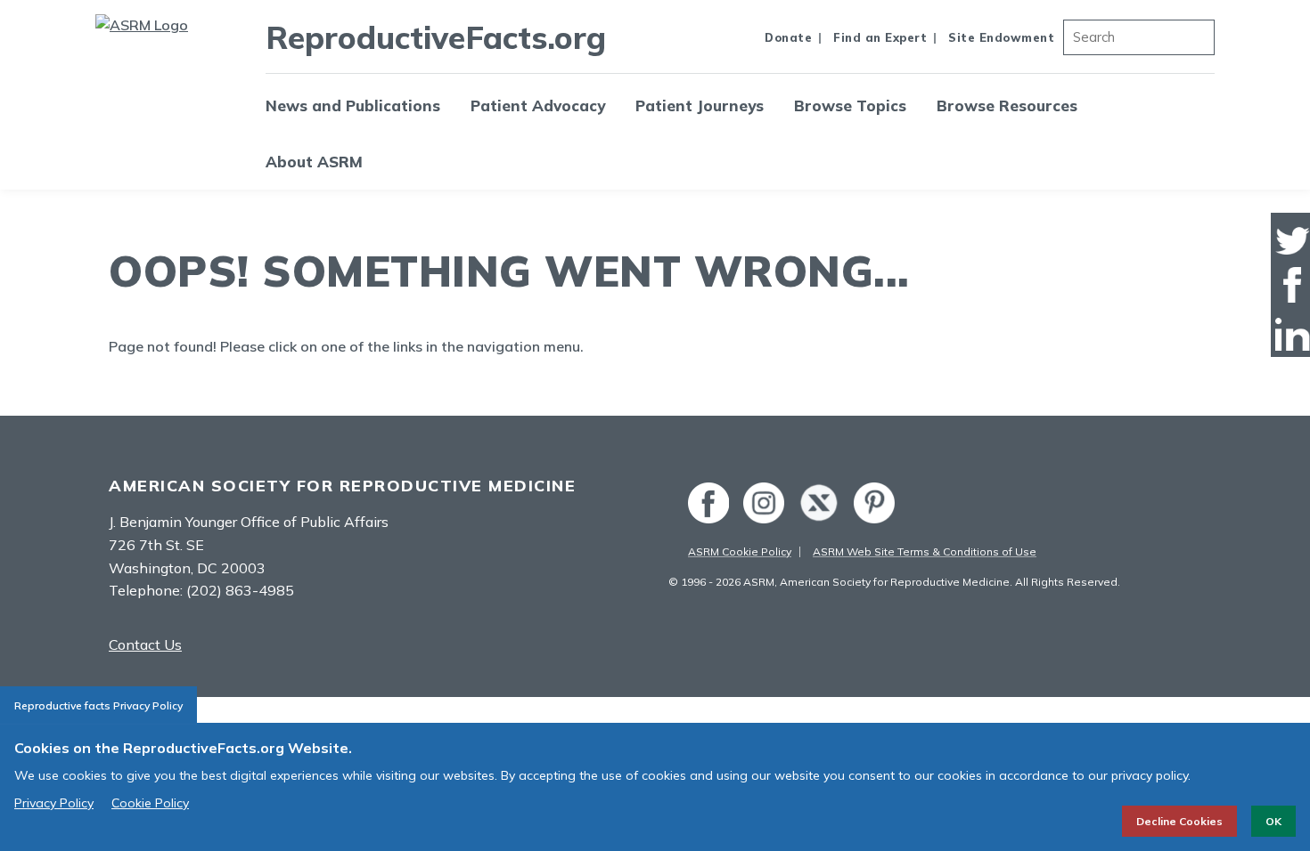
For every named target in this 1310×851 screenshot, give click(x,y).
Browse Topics (850, 105)
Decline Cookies (1179, 821)
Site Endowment (1001, 37)
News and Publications (353, 105)
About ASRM (314, 161)
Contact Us (145, 644)
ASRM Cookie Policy (739, 551)
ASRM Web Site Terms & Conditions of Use (924, 551)
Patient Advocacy (538, 105)
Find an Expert (880, 37)
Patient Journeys (699, 105)
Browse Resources (1007, 105)
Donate (788, 37)
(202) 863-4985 (240, 590)
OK (1273, 821)
